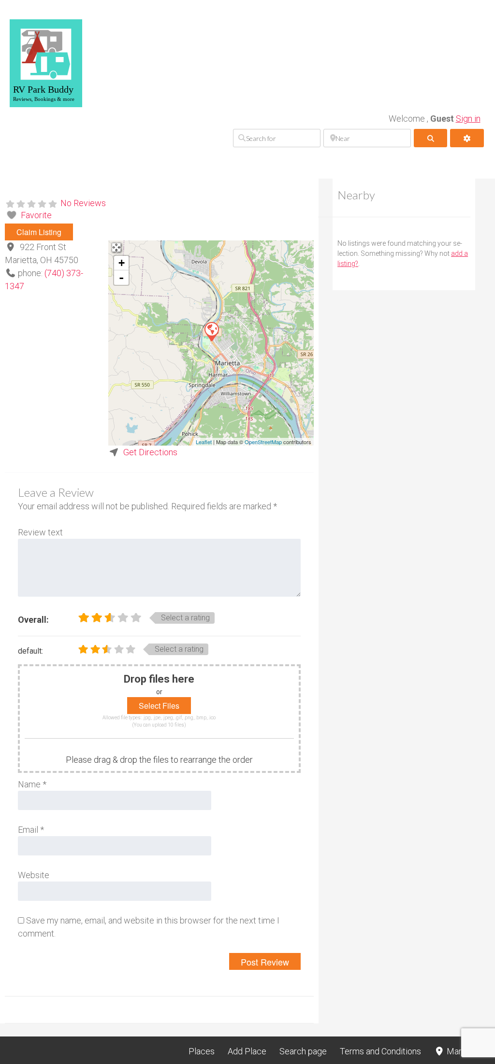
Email (31, 830)
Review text (40, 532)
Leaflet (204, 442)
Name (32, 784)
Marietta (462, 1051)
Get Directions (150, 452)
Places (202, 1051)
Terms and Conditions (380, 1051)
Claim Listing (38, 232)
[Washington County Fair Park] (211, 331)
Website (33, 875)
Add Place (247, 1051)
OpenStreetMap (263, 442)
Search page (303, 1051)
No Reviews (83, 203)
